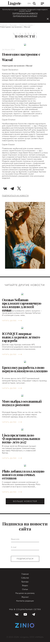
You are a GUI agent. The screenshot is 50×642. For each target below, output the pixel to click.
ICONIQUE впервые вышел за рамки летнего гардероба (21, 337)
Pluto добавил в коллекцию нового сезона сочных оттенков (23, 474)
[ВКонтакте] (5, 188)
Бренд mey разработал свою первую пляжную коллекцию (24, 369)
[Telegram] (12, 188)
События (25, 578)
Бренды (13, 25)
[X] (19, 188)
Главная (3, 25)
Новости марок (26, 25)
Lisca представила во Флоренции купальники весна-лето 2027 (21, 438)
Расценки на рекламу (25, 593)
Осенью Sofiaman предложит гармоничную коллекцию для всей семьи (21, 304)
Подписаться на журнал (25, 16)
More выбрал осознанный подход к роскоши (21, 403)
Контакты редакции (25, 601)
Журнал (25, 597)
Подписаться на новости (25, 13)
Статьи (25, 589)
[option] (25, 238)
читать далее (9, 321)
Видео (25, 585)
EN (29, 3)
